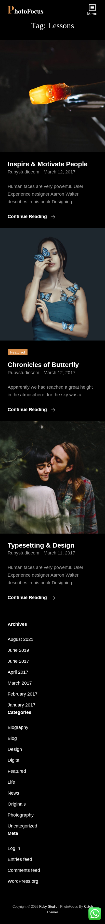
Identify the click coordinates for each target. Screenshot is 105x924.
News (13, 793)
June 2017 (18, 661)
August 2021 (20, 639)
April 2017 (18, 672)
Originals (17, 804)
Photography (21, 815)
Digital (14, 760)
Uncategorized (22, 825)
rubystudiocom (23, 171)
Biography (18, 727)
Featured (17, 771)
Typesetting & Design (41, 545)
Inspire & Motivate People (47, 164)
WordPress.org (23, 881)
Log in (14, 848)
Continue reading (31, 217)
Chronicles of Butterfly (43, 365)
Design (15, 749)
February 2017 (22, 694)
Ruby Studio (48, 906)
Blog (12, 738)
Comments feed (24, 870)
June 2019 (18, 650)
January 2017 (21, 705)
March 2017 (20, 683)
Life (11, 782)
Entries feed (20, 859)
